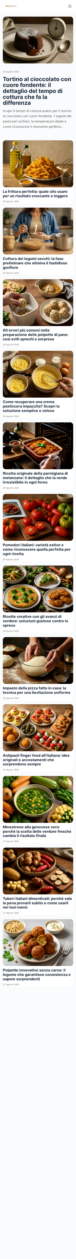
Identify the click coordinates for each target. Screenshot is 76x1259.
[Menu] (69, 6)
